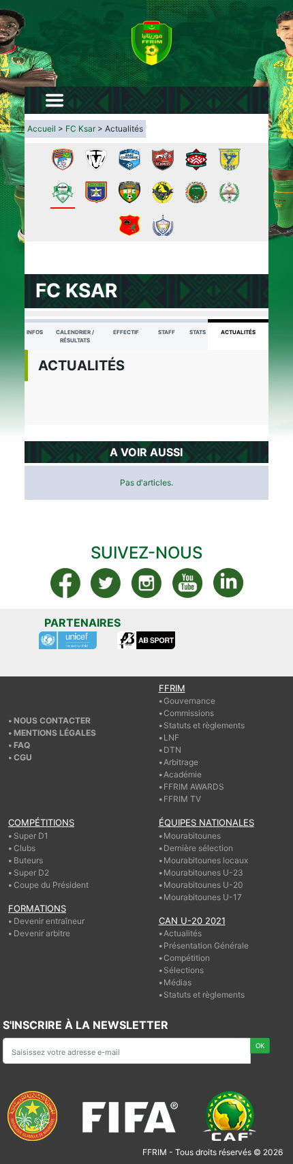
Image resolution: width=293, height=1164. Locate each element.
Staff (166, 332)
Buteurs (28, 860)
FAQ (22, 745)
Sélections (184, 970)
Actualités (238, 332)
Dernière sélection (198, 848)
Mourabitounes (192, 836)
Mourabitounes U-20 (203, 885)
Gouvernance (189, 701)
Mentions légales (55, 733)
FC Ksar (80, 128)
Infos (35, 332)
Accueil (41, 128)
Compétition (187, 958)
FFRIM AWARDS (194, 786)
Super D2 (31, 872)
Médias (177, 982)
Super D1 (31, 836)
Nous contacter (52, 720)
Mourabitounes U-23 (203, 872)
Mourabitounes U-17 (203, 897)
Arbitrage (181, 762)
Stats (197, 332)
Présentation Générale (206, 945)
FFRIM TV (182, 799)
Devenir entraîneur (49, 921)
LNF (171, 737)
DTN (172, 750)
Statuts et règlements (204, 725)
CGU (23, 757)
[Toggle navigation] (54, 100)
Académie (183, 774)
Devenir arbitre (42, 933)
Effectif (126, 332)
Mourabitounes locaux (206, 860)
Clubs (24, 848)
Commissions (189, 713)
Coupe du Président (51, 885)
